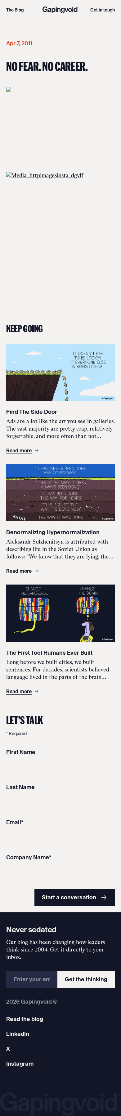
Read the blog (24, 1019)
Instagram (20, 1063)
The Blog (15, 9)
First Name (20, 752)
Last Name (20, 787)
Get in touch (102, 9)
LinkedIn (17, 1034)
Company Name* (28, 857)
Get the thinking (86, 979)
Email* (14, 822)
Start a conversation (69, 897)
